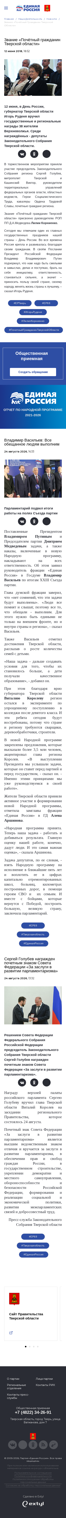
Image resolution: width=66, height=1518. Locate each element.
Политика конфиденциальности (33, 1476)
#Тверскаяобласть (33, 934)
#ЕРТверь (20, 303)
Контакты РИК (45, 1385)
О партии (13, 1378)
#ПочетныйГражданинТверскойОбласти (34, 329)
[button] (25, 1346)
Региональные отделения (16, 1386)
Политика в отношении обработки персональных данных (33, 1480)
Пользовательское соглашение (33, 1472)
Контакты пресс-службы (18, 1396)
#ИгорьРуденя (33, 312)
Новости (52, 18)
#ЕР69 (46, 303)
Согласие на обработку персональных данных (33, 1485)
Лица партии (44, 1378)
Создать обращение (33, 372)
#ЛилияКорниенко (32, 320)
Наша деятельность (30, 18)
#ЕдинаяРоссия (33, 943)
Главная (9, 18)
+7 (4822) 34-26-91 (33, 1412)
